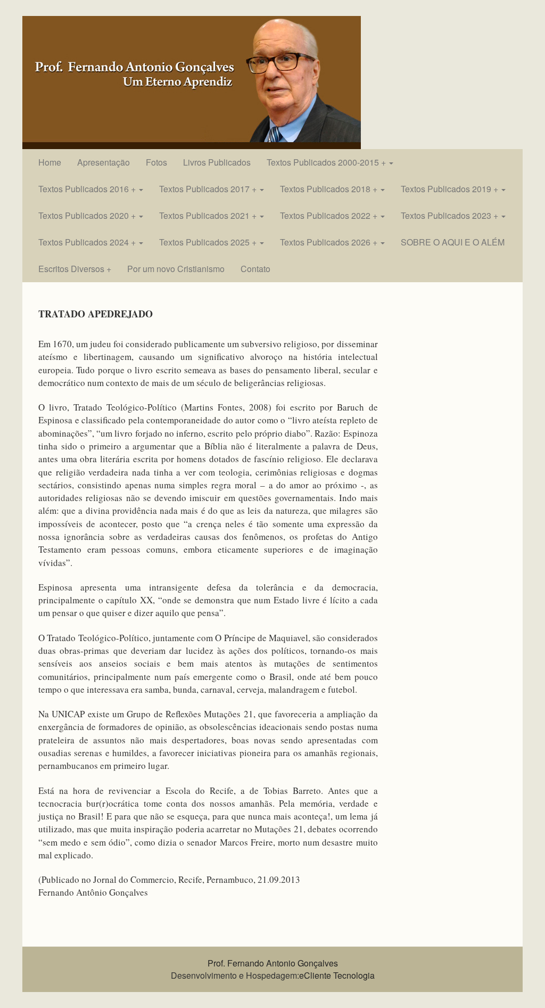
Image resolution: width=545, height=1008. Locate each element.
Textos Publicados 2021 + (209, 215)
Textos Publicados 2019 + (450, 189)
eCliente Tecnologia (337, 975)
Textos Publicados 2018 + (329, 189)
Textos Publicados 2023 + (450, 215)
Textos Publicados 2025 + (209, 242)
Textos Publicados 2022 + (329, 215)
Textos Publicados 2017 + (209, 189)
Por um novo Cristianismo (176, 269)
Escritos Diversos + (74, 269)
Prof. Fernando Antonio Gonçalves (273, 963)
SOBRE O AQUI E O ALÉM (453, 242)
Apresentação (103, 162)
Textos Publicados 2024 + (88, 242)
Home (49, 162)
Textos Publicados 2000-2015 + (327, 162)
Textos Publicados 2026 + (329, 242)
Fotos (156, 162)
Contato (255, 269)
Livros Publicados (217, 162)
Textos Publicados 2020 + (88, 215)
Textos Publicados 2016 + (88, 189)
